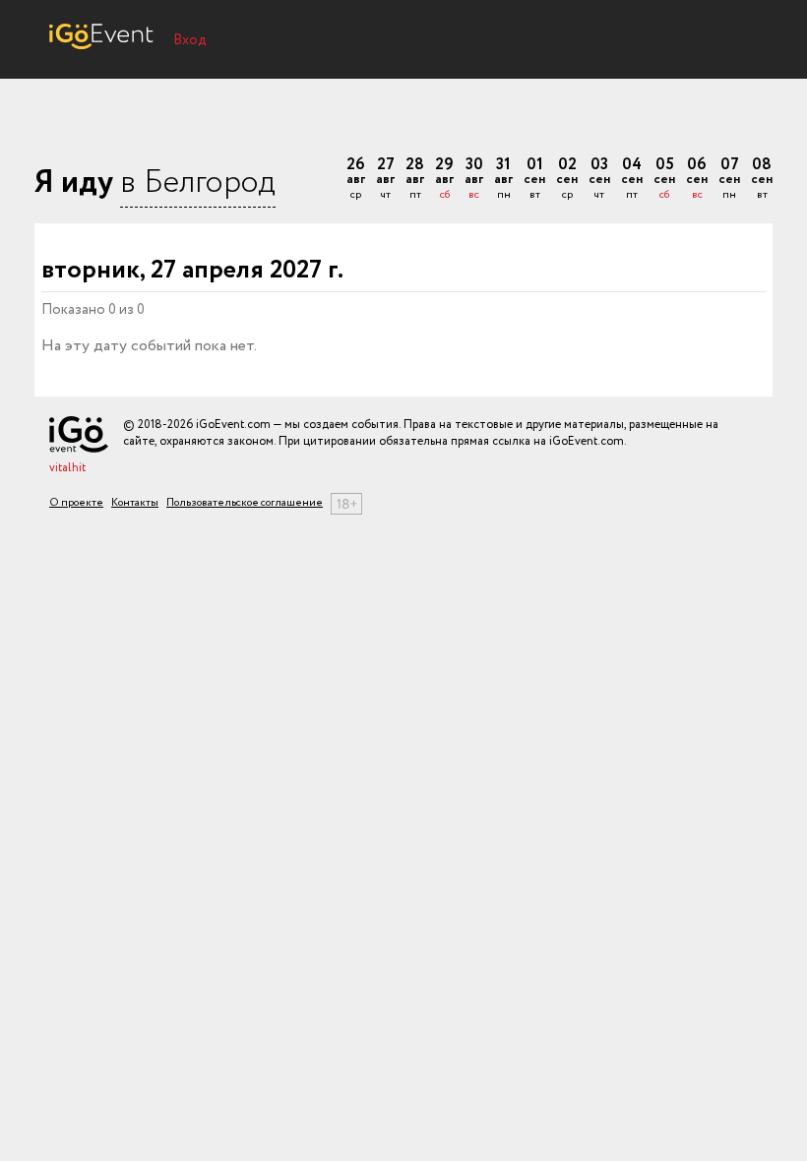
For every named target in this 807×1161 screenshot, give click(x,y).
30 (474, 179)
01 (534, 179)
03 (599, 179)
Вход (190, 40)
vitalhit (67, 467)
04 (632, 179)
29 (444, 179)
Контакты (134, 503)
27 (385, 179)
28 (414, 179)
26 (355, 179)
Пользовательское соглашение (244, 503)
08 (762, 179)
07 (729, 179)
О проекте (76, 503)
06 (697, 179)
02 (567, 179)
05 (664, 179)
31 (503, 179)
